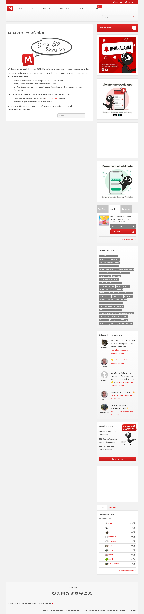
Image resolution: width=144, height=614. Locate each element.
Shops (81, 8)
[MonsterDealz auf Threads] (67, 593)
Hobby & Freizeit (117, 293)
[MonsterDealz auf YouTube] (76, 593)
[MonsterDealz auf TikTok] (72, 593)
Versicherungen (104, 323)
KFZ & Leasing (128, 293)
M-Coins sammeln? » (127, 570)
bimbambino (113, 563)
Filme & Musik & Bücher (122, 273)
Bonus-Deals (65, 8)
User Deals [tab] (114, 209)
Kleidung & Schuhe (105, 296)
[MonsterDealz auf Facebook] (54, 593)
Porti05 (111, 545)
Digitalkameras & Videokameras (109, 266)
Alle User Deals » (129, 239)
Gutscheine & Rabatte (122, 286)
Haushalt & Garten (105, 289)
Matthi (111, 559)
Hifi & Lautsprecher (105, 293)
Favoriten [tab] (126, 209)
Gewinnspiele (116, 276)
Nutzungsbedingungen (78, 610)
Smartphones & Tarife (106, 316)
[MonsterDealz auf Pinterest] (81, 593)
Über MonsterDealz (50, 610)
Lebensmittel (128, 296)
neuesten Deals (51, 98)
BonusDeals (114, 256)
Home (20, 8)
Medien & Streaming (121, 300)
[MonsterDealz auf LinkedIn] (85, 593)
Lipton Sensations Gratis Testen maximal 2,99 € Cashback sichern (120, 219)
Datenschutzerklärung (97, 610)
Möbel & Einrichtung (106, 303)
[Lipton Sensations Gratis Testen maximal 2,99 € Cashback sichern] (104, 220)
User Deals (47, 8)
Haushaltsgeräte (117, 289)
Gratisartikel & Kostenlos (107, 286)
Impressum (132, 610)
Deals (32, 8)
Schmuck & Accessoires (106, 313)
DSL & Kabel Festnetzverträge (125, 269)
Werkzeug (113, 323)
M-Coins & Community (106, 300)
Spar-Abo (116, 316)
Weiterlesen (117, 226)
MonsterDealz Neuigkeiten (107, 306)
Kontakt (61, 610)
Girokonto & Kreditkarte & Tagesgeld (110, 283)
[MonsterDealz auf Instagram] (63, 593)
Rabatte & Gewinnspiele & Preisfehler (110, 310)
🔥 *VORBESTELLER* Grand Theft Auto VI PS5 (123, 395)
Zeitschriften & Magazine (125, 323)
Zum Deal (116, 231)
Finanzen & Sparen (105, 276)
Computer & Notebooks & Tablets (109, 263)
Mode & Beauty (117, 303)
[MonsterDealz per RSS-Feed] (90, 593)
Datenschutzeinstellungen (116, 610)
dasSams (112, 550)
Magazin (94, 8)
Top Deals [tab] (102, 209)
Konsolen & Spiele (117, 296)
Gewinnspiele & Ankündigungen (109, 279)
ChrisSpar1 (113, 541)
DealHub (111, 523)
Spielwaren (124, 316)
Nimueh (111, 532)
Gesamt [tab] (112, 507)
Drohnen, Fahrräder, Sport (107, 269)
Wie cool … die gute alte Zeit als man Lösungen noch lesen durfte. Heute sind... (123, 343)
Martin (111, 554)
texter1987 (113, 536)
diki (109, 528)
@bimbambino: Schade (120, 392)
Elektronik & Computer (106, 273)
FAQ (67, 610)
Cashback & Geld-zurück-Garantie (110, 259)
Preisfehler (120, 306)
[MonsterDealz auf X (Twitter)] (58, 593)
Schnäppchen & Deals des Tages (124, 313)
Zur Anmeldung (117, 459)
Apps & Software (104, 256)
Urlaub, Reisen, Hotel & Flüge (118, 320)
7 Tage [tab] (102, 507)
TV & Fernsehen (104, 320)
